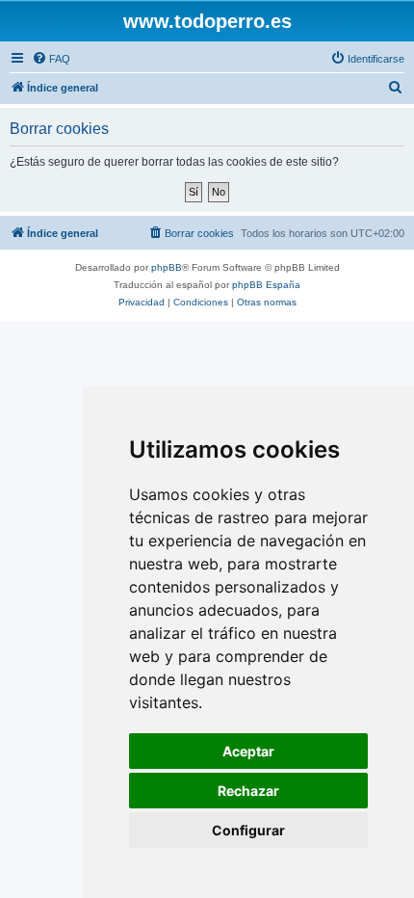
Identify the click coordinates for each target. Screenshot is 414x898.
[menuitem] (51, 58)
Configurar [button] (248, 830)
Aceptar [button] (248, 751)
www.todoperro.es (207, 21)
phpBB (166, 267)
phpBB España (266, 284)
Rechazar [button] (248, 790)
